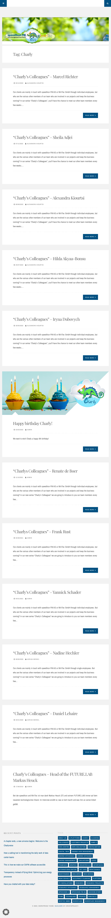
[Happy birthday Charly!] (55, 393)
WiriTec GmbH (64, 901)
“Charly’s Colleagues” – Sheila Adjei (42, 137)
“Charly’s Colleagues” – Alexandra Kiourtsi (48, 198)
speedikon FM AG (79, 892)
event (94, 860)
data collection (79, 847)
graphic (73, 865)
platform (97, 878)
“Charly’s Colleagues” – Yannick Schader (47, 592)
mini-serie (77, 874)
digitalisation (94, 847)
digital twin (64, 851)
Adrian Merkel (33, 659)
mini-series (88, 874)
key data (83, 869)
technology (71, 896)
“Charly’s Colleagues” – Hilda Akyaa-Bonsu (49, 258)
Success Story (95, 892)
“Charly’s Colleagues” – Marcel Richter (45, 76)
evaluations (84, 860)
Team (61, 896)
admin (29, 430)
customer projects (79, 842)
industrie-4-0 (85, 865)
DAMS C (94, 842)
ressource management (90, 887)
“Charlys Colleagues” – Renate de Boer (45, 471)
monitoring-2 (64, 878)
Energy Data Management (82, 851)
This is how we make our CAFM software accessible (24, 864)
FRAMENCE (63, 865)
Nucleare (59, 906)
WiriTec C (92, 896)
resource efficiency (68, 887)
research (80, 883)
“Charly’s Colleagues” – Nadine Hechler (46, 653)
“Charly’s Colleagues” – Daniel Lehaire (45, 713)
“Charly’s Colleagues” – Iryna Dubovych (46, 319)
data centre (64, 847)
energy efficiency (66, 856)
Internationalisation (68, 869)
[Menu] (3, 3)
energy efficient (84, 856)
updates (82, 896)
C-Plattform (74, 838)
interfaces (98, 865)
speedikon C (64, 892)
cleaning (95, 838)
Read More (89, 115)
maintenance (94, 869)
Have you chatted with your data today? (19, 883)
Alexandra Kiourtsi (35, 83)
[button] (6, 912)
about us (62, 838)
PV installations (66, 883)
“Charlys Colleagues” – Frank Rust (42, 531)
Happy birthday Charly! (32, 423)
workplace (77, 901)
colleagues (63, 842)
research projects (94, 883)
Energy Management (67, 860)
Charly (85, 838)
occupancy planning (81, 878)
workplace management (95, 901)
